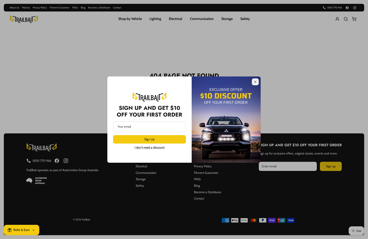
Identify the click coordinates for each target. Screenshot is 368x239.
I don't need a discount (149, 147)
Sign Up (149, 139)
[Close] (255, 81)
